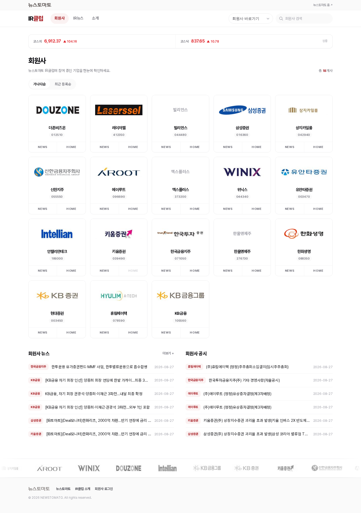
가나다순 (39, 84)
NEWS (43, 147)
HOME (71, 147)
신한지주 (57, 189)
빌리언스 (180, 127)
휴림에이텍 (118, 313)
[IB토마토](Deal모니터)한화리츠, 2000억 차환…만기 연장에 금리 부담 (98, 420)
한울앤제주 (242, 251)
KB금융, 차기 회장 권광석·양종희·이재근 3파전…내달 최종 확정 (93, 393)
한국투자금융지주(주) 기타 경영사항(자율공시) (244, 380)
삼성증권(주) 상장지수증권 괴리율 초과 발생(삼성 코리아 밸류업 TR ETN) (256, 434)
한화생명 (304, 251)
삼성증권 (242, 127)
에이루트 (118, 189)
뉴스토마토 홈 (323, 5)
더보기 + (168, 353)
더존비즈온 (57, 127)
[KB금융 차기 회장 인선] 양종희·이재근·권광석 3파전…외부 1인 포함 (97, 407)
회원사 (59, 18)
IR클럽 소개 (82, 489)
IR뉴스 (78, 18)
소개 (95, 18)
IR (35, 19)
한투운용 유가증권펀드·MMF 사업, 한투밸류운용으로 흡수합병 (99, 366)
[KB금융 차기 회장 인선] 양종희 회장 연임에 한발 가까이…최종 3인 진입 (98, 380)
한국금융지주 (180, 251)
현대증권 (57, 313)
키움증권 (118, 251)
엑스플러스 (180, 189)
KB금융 (180, 313)
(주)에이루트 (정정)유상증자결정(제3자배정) (237, 393)
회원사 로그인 (104, 489)
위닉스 (242, 189)
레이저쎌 (118, 127)
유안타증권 (304, 189)
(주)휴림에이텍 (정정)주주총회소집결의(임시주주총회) (247, 366)
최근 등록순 (63, 84)
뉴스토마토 (63, 489)
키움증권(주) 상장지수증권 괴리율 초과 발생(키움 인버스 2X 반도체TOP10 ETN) (256, 420)
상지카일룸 (304, 127)
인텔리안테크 (57, 251)
